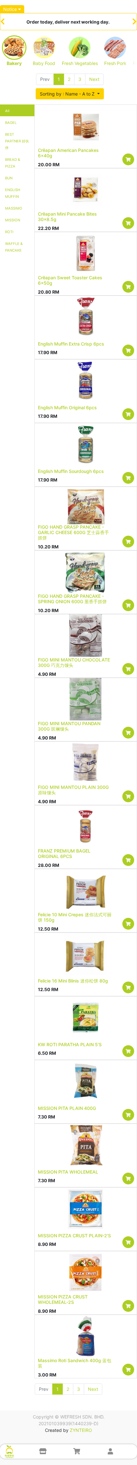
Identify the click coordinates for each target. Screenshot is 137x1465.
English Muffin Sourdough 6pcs (71, 471)
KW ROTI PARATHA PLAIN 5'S (70, 1044)
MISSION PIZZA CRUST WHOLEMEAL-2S (63, 1299)
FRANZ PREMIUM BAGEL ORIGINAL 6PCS (64, 853)
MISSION (12, 220)
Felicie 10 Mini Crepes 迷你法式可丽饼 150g (75, 917)
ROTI (9, 232)
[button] (70, 93)
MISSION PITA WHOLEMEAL (68, 1172)
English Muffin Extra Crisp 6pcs (71, 344)
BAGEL (11, 122)
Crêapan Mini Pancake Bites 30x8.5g (67, 216)
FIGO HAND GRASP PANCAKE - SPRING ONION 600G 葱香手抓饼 (72, 598)
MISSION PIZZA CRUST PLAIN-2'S (74, 1235)
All (7, 111)
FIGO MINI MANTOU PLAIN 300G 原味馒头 (73, 789)
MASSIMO (13, 208)
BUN (8, 178)
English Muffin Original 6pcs (67, 407)
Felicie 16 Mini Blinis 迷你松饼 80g (73, 980)
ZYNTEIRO (81, 1430)
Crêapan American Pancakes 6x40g (68, 152)
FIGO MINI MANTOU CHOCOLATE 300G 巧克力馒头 (74, 662)
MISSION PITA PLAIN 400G (67, 1108)
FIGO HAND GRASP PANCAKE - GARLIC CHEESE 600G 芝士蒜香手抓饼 (73, 532)
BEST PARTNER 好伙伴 (17, 141)
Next (94, 79)
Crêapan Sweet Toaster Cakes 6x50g (70, 280)
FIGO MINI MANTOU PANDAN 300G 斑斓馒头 (69, 726)
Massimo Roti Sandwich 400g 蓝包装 (74, 1363)
